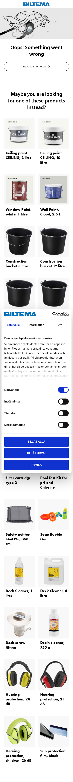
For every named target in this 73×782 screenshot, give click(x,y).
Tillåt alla (36, 441)
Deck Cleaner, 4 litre (53, 593)
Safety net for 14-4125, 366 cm (18, 539)
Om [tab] (59, 324)
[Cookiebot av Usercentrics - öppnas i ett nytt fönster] (52, 314)
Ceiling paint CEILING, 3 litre (18, 155)
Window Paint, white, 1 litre (18, 212)
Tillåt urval (36, 453)
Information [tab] (36, 324)
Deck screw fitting (15, 645)
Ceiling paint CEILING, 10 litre (51, 157)
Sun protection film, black (53, 753)
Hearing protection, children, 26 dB (18, 755)
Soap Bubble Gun (51, 536)
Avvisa (36, 464)
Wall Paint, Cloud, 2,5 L (50, 212)
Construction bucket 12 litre (52, 263)
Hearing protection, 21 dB (52, 699)
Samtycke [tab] (13, 324)
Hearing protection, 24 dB (18, 699)
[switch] (63, 401)
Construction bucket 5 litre (17, 263)
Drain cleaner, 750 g (52, 645)
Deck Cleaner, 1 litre (19, 593)
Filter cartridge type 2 (18, 480)
